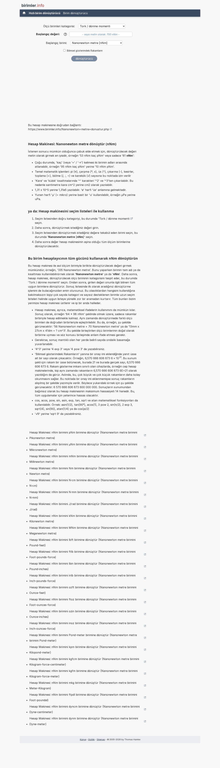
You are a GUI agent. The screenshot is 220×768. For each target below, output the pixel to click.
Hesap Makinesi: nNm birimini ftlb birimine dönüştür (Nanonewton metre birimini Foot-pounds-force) (82, 554)
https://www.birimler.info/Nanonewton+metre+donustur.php (68, 129)
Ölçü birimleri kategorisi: (59, 26)
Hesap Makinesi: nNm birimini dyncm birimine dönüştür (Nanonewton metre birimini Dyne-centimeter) (84, 709)
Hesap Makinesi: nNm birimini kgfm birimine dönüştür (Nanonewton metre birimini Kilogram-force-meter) (83, 673)
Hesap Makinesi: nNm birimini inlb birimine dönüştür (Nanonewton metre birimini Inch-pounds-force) (82, 578)
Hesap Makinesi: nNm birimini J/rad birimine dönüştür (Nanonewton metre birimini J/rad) (83, 506)
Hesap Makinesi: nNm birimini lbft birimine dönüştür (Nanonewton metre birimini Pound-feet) (82, 542)
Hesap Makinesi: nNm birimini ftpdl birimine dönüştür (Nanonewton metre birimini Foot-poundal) (83, 697)
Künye (83, 739)
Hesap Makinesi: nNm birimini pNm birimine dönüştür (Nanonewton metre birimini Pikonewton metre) (83, 435)
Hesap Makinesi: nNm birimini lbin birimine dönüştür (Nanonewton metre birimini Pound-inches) (82, 566)
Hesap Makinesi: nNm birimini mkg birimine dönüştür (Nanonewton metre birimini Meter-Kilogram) (82, 685)
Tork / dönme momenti (114, 218)
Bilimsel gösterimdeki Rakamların (85, 50)
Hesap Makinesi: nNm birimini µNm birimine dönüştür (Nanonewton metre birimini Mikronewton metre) (83, 447)
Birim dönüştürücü (75, 13)
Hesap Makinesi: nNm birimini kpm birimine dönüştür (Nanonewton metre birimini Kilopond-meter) (82, 649)
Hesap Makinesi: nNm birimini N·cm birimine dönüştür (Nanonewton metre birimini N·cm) (83, 482)
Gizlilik (91, 739)
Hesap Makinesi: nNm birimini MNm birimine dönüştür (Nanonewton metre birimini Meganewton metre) (83, 530)
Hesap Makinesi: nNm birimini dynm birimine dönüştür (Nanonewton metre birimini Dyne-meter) (83, 721)
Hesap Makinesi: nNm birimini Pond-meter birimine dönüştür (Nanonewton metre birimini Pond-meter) (83, 637)
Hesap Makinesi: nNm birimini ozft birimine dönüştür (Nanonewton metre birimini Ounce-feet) (82, 590)
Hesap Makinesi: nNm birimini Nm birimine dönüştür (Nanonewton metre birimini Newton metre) (82, 471)
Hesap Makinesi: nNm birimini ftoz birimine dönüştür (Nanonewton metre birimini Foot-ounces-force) (82, 602)
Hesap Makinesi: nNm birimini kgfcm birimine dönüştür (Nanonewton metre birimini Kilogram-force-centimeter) (84, 661)
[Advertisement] (84, 89)
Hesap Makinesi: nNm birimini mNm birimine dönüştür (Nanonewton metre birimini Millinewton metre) (83, 458)
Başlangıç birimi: (57, 43)
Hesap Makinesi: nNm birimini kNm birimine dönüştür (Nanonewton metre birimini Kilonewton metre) (83, 518)
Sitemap (101, 739)
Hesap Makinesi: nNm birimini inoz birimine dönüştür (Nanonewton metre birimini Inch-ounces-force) (82, 625)
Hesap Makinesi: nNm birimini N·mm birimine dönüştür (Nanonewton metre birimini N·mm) (84, 494)
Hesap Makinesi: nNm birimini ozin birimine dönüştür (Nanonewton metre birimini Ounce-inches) (82, 614)
